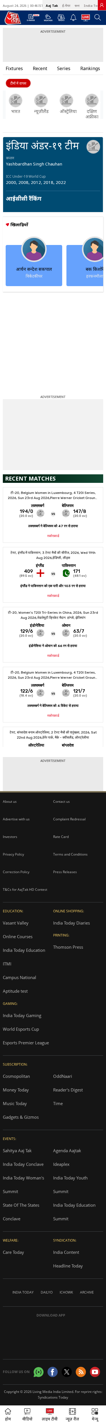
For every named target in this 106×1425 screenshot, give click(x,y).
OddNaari (62, 1076)
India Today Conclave (23, 1164)
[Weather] (48, 19)
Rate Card (61, 836)
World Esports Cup (21, 1029)
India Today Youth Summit (70, 1184)
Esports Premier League (26, 1042)
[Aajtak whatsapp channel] (39, 1372)
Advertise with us (16, 819)
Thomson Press (68, 947)
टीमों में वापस (18, 83)
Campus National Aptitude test (19, 984)
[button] (99, 105)
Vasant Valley (16, 923)
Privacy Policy (13, 854)
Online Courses (18, 936)
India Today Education (24, 950)
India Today (93, 5)
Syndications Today (53, 1397)
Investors (10, 836)
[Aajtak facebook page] (52, 1372)
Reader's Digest (68, 1090)
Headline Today (68, 1266)
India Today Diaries (71, 923)
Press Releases (65, 871)
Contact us (61, 801)
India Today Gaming (22, 1015)
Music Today (15, 1103)
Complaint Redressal (69, 819)
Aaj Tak (52, 5)
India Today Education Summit (74, 1211)
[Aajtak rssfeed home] (81, 1372)
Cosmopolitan (16, 1076)
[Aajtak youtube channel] (95, 1372)
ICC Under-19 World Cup (26, 176)
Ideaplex (61, 1164)
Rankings (90, 68)
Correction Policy (16, 871)
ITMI (7, 964)
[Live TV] (85, 19)
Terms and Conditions (70, 854)
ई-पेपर (66, 5)
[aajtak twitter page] (67, 1372)
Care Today (13, 1252)
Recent (40, 68)
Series (63, 68)
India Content (66, 1252)
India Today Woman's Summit (23, 1184)
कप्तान (10, 158)
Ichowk (66, 1292)
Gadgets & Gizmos (21, 1117)
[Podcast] (61, 17)
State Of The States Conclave (21, 1211)
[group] (15, 103)
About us (10, 801)
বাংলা (77, 5)
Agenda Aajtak (67, 1150)
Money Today (16, 1090)
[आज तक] (10, 18)
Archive (87, 1292)
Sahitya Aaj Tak (17, 1150)
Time (58, 1103)
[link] (102, 5)
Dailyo (47, 1292)
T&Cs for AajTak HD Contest (25, 889)
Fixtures (14, 68)
